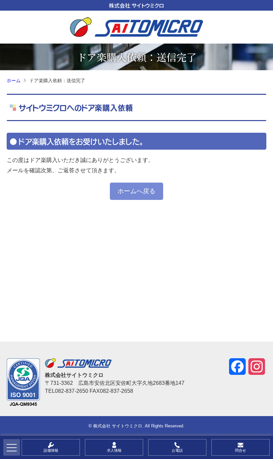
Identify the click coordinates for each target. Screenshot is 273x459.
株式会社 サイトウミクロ (136, 5)
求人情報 (114, 450)
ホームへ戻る (136, 191)
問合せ (240, 450)
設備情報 (51, 450)
